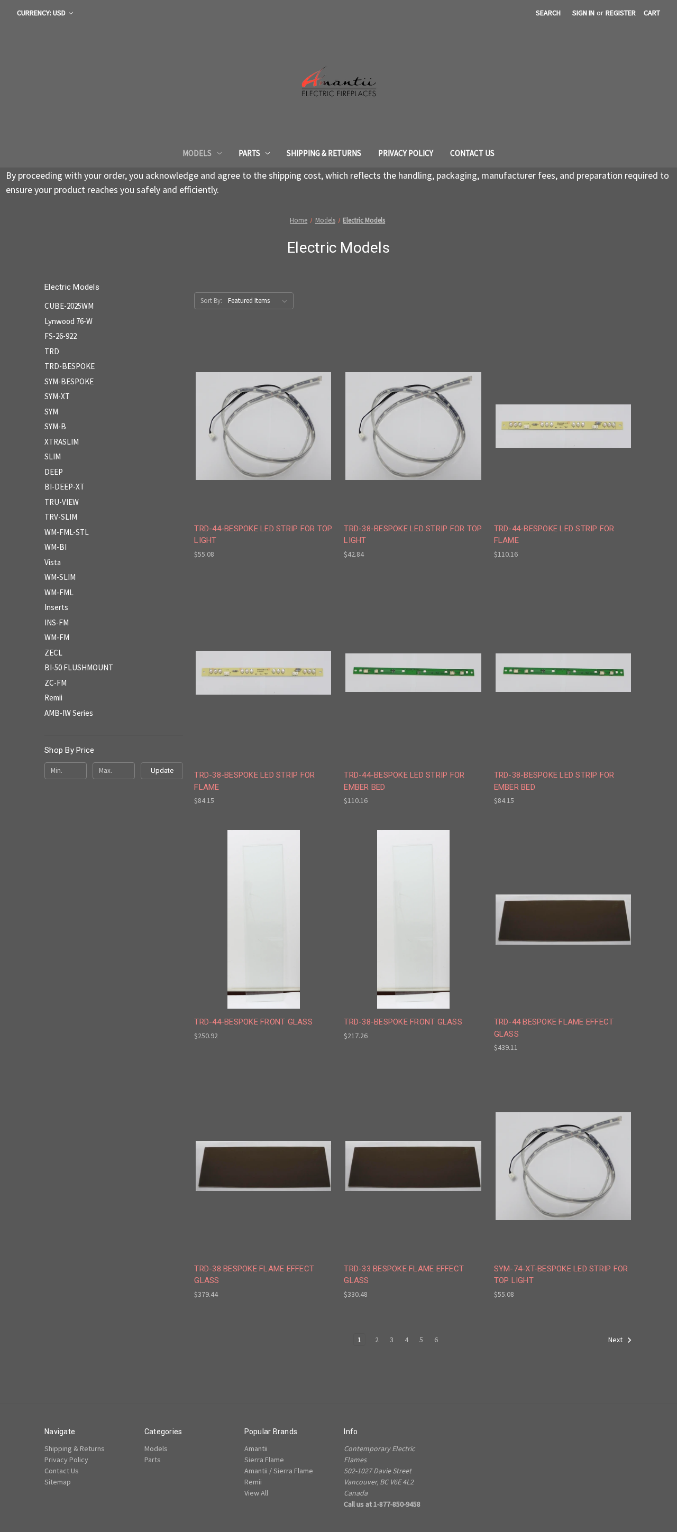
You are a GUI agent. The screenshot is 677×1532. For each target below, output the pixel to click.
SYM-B (55, 426)
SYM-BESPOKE (69, 381)
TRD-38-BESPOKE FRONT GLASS (403, 1022)
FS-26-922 (60, 336)
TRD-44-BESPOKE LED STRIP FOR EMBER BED (404, 781)
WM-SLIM (60, 577)
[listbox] (259, 301)
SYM (51, 412)
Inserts (56, 607)
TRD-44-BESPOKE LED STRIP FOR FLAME (554, 535)
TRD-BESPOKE (69, 366)
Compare (260, 426)
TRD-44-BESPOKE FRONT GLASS (253, 1022)
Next (616, 1339)
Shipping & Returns (324, 153)
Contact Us (472, 153)
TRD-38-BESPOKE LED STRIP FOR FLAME (254, 781)
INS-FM (56, 622)
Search (548, 12)
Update (162, 770)
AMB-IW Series (68, 713)
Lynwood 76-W (68, 321)
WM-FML (59, 592)
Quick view (261, 407)
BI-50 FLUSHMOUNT (78, 667)
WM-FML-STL (66, 532)
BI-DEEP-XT (64, 487)
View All (256, 1493)
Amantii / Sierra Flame (278, 1470)
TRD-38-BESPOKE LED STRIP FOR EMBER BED (554, 781)
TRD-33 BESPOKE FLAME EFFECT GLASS (404, 1275)
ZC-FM (55, 683)
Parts (249, 153)
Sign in (583, 12)
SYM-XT (57, 396)
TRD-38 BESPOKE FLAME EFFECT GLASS (254, 1275)
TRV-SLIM (60, 517)
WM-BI (55, 547)
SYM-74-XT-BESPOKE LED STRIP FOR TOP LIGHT (561, 1275)
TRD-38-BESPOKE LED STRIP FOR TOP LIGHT (413, 535)
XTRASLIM (61, 442)
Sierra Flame (264, 1459)
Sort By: (211, 300)
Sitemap (57, 1482)
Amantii (256, 1448)
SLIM (52, 456)
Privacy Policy (405, 153)
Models (197, 153)
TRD (51, 351)
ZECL (53, 653)
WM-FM (56, 637)
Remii (53, 698)
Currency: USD (42, 12)
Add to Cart (263, 445)
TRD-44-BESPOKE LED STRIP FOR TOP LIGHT (263, 535)
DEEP (53, 472)
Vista (52, 562)
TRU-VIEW (61, 502)
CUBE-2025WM (69, 306)
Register (621, 12)
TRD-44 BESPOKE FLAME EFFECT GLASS (554, 1028)
